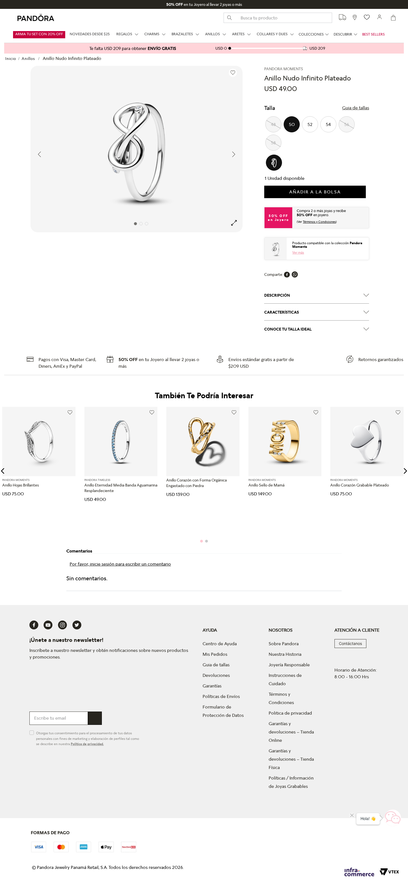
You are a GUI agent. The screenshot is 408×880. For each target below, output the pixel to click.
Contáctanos (350, 643)
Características (281, 312)
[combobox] (277, 17)
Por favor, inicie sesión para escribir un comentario (120, 564)
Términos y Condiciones (319, 222)
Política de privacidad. (87, 744)
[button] (355, 108)
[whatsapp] (294, 274)
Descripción (277, 295)
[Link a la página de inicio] (10, 58)
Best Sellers (373, 34)
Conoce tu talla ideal (288, 329)
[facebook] (287, 274)
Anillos (28, 58)
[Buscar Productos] (231, 17)
